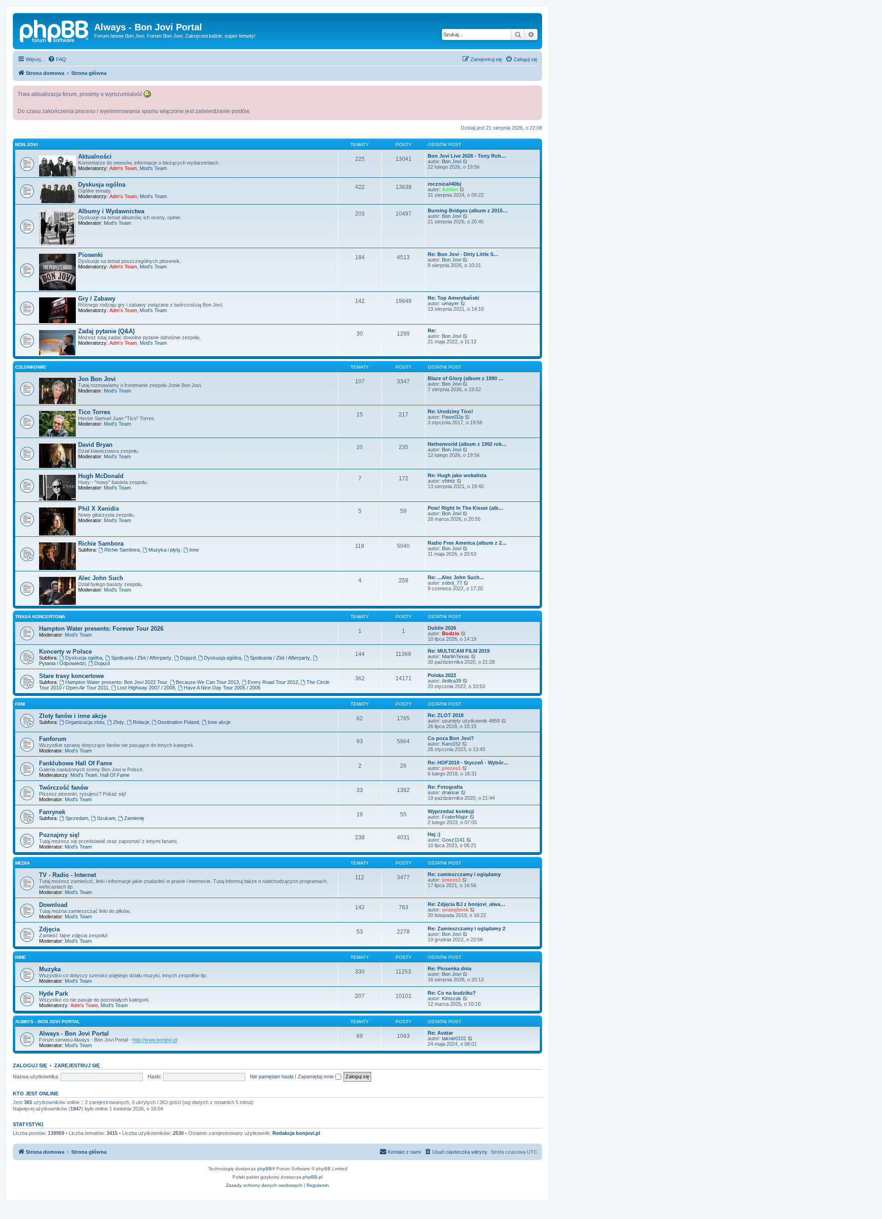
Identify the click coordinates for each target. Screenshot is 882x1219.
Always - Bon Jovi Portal (47, 1021)
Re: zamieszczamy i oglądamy (464, 874)
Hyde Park (53, 993)
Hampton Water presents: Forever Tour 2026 (101, 628)
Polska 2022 (442, 675)
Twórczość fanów (63, 787)
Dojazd (188, 658)
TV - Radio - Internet (67, 875)
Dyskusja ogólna (101, 184)
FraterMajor (455, 817)
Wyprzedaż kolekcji (451, 811)
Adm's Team (123, 168)
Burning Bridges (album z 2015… (468, 210)
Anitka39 (451, 681)
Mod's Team (153, 168)
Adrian (450, 189)
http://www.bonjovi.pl (154, 1039)
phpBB (264, 1168)
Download (53, 904)
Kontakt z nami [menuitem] (404, 1152)
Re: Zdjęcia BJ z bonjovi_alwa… (466, 904)
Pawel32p (453, 417)
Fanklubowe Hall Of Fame (75, 763)
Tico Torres (94, 412)
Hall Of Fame (115, 775)
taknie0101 (454, 1038)
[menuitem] (57, 59)
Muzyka (50, 969)
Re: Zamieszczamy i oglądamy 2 (466, 928)
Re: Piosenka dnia (449, 968)
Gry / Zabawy (96, 298)
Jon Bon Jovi (97, 379)
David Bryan (95, 444)
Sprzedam (76, 818)
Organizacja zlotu (84, 722)
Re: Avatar (440, 1033)
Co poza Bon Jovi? (451, 738)
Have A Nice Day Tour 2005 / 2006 (222, 687)
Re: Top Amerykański (453, 298)
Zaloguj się (30, 1065)
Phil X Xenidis (98, 508)
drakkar (450, 792)
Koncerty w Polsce (65, 651)
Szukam (106, 818)
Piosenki (90, 254)
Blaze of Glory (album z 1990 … (465, 378)
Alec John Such (100, 578)
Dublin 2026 (442, 628)
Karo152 (451, 743)
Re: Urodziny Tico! (450, 411)
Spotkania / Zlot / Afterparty (141, 658)
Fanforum (53, 738)
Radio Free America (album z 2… (467, 543)
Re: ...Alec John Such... (456, 577)
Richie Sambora (101, 543)
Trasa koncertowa (40, 616)
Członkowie (30, 367)
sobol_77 (452, 583)
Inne (194, 550)
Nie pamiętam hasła (272, 1076)
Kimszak (451, 998)
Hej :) (434, 834)
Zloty (118, 722)
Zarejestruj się (77, 1065)
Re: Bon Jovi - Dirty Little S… (463, 254)
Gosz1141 (453, 840)
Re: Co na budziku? (452, 993)
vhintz (448, 481)
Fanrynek (52, 812)
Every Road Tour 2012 (273, 682)
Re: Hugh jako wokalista (457, 475)
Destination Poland (178, 722)
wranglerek (455, 909)
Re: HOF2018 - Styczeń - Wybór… (468, 762)
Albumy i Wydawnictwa (111, 211)
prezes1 (451, 768)
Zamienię (134, 818)
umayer (450, 303)
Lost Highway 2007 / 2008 (146, 687)
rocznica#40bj (444, 184)
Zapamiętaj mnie (316, 1076)
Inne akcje (219, 722)
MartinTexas (455, 656)
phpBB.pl (312, 1176)
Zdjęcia (49, 929)
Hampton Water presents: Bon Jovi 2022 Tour (116, 682)
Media (22, 863)
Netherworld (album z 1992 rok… (467, 444)
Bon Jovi (26, 144)
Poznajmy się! (59, 835)
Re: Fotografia (445, 787)
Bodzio (450, 633)
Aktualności (95, 156)
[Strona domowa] (54, 30)
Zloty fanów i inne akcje (73, 715)
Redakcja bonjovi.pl (296, 1133)
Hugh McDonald (101, 476)
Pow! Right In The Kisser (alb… (465, 508)
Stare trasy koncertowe (71, 675)
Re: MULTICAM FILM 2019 (459, 651)
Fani (20, 703)
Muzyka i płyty (164, 550)
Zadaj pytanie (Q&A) (106, 331)
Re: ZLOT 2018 (446, 715)
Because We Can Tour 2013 (207, 682)
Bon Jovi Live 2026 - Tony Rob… (467, 156)
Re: (432, 330)
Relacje (141, 722)
